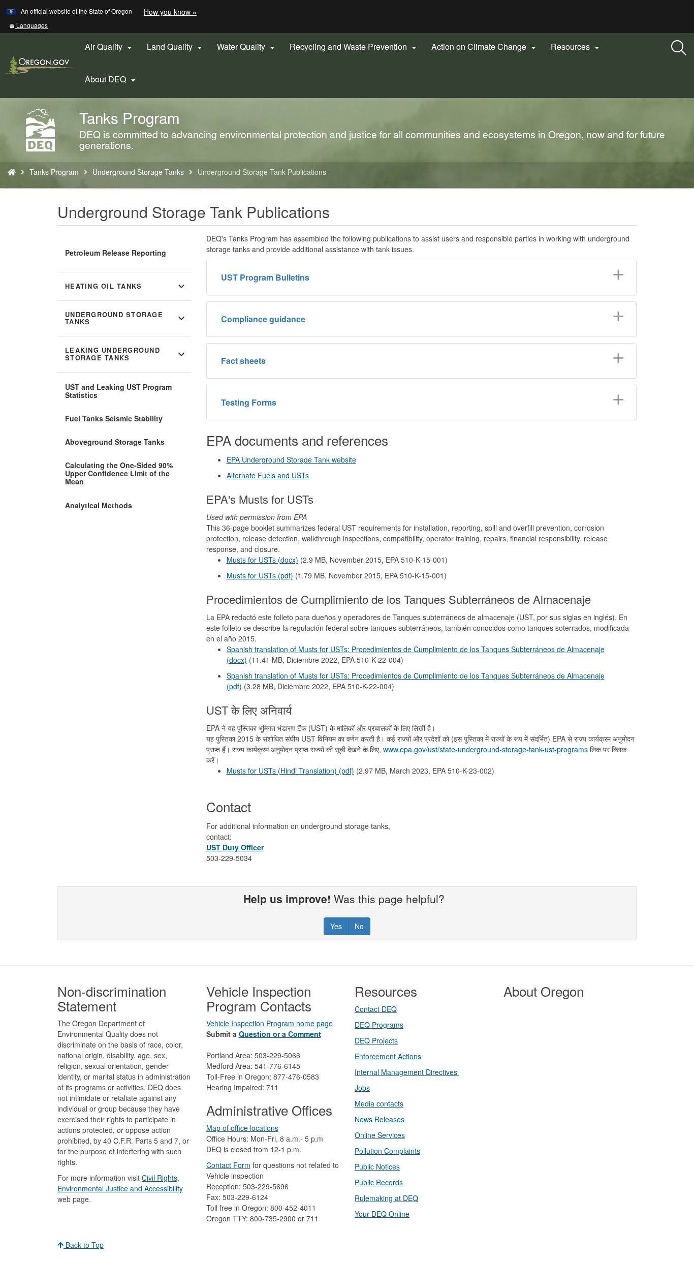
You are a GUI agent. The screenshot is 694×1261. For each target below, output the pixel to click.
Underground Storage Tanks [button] (126, 318)
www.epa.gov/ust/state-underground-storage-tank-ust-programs (485, 749)
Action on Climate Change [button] (485, 47)
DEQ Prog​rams (379, 1025)
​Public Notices (377, 1166)
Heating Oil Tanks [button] (126, 286)
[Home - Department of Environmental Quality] (12, 172)
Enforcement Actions (388, 1056)
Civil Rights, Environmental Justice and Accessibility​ (120, 1183)
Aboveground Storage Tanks (115, 442)
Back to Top (84, 1245)
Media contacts (379, 1103)
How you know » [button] (170, 12)
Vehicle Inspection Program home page (269, 1023)
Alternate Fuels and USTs (268, 475)
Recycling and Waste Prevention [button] (354, 47)
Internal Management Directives (407, 1072)
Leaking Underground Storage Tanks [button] (126, 354)
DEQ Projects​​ (376, 1040)
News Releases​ (379, 1119)
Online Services (380, 1135)
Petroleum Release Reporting (115, 253)
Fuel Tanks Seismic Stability (114, 418)
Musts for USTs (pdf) (260, 575)
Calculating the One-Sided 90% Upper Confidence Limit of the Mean (119, 473)
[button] (28, 25)
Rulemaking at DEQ (386, 1198)
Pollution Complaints (387, 1151)
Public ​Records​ (379, 1182)
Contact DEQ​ (376, 1009)
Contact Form (228, 1165)
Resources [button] (576, 47)
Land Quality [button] (176, 47)
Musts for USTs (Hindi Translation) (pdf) (290, 770)
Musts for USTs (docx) (262, 560)
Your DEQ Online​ (382, 1214)
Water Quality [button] (247, 47)
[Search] (679, 48)
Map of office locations (242, 1128)
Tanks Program (54, 172)
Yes (336, 926)
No (359, 926)
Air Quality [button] (110, 47)
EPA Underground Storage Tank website (291, 459)
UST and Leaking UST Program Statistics (118, 391)
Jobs (362, 1088)
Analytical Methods (98, 505)
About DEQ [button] (111, 79)
